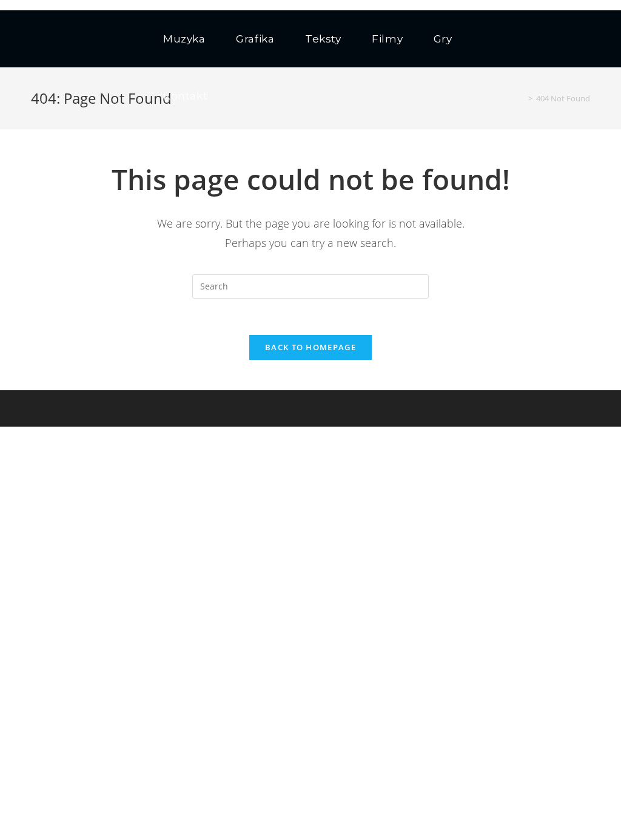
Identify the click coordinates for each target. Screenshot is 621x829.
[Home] (522, 98)
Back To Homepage (310, 347)
